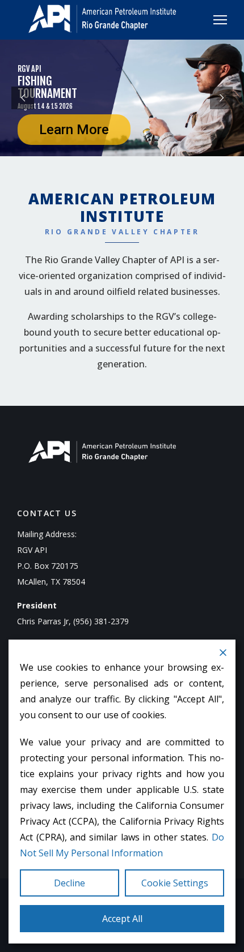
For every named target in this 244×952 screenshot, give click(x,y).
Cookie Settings (174, 883)
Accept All (122, 918)
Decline (69, 883)
